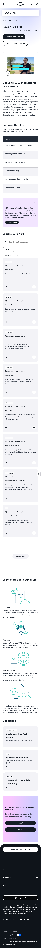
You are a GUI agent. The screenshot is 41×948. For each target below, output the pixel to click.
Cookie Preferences (9, 938)
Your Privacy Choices (10, 935)
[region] (20, 164)
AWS (4, 21)
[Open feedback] (39, 474)
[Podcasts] (24, 920)
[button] (12, 13)
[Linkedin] (10, 920)
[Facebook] (7, 920)
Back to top (19, 926)
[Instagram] (14, 920)
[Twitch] (17, 920)
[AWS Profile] (37, 4)
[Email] (28, 920)
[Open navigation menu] (3, 4)
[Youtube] (21, 920)
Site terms (13, 931)
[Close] (34, 202)
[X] (3, 920)
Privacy (5, 931)
